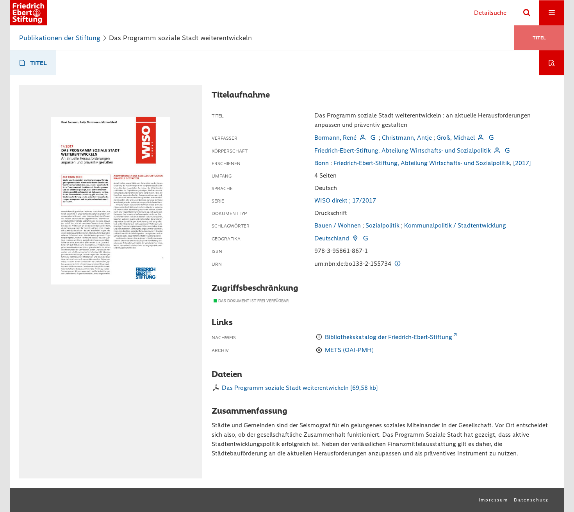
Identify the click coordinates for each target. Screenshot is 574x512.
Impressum (493, 500)
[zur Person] (362, 137)
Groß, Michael (456, 137)
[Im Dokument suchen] (551, 62)
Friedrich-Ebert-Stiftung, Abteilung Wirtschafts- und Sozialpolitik (421, 163)
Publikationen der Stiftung (59, 38)
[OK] (526, 12)
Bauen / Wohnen (337, 225)
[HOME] (28, 12)
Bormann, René (335, 137)
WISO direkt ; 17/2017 (345, 200)
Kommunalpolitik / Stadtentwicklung (455, 225)
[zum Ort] (355, 238)
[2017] (522, 163)
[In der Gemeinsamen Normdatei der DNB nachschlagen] (373, 137)
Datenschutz (531, 500)
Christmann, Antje (407, 137)
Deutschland (331, 238)
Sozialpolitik (382, 225)
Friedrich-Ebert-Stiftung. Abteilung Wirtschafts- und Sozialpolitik (402, 150)
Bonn (321, 163)
